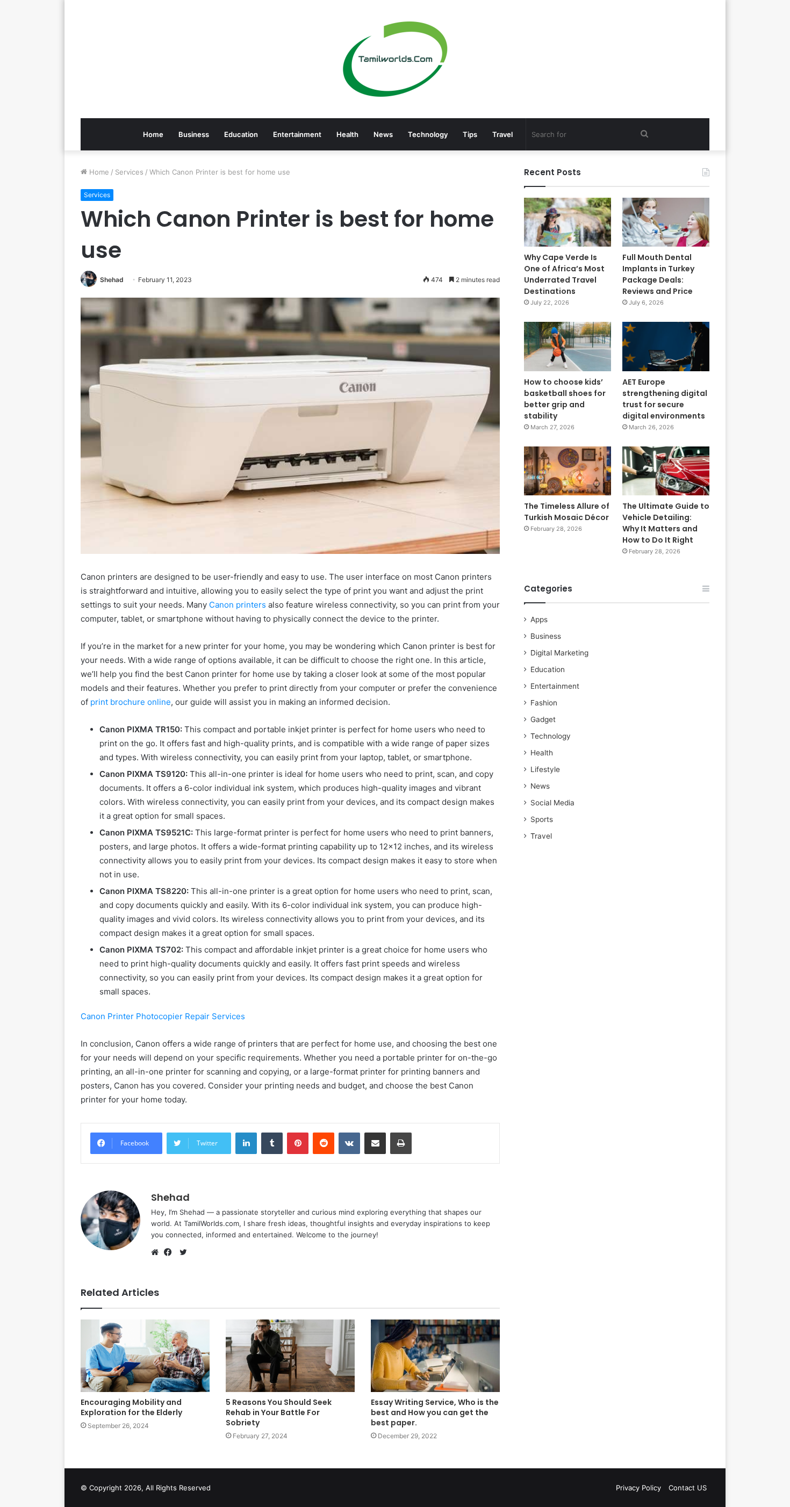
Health (347, 134)
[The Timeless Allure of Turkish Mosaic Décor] (567, 470)
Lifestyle (545, 769)
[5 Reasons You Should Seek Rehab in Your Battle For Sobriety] (290, 1355)
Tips (470, 134)
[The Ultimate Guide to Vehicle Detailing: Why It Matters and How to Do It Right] (665, 470)
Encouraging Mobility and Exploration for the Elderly (131, 1407)
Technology (428, 134)
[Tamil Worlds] (395, 59)
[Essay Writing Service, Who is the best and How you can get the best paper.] (435, 1355)
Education (241, 134)
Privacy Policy (638, 1487)
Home (153, 134)
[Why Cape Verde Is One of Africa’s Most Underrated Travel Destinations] (567, 222)
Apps (539, 619)
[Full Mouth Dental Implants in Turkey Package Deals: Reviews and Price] (665, 222)
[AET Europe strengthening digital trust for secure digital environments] (665, 346)
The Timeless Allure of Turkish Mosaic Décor (566, 512)
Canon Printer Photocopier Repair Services (163, 1016)
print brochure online (130, 702)
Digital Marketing (559, 652)
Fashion (543, 702)
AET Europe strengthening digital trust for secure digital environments (664, 399)
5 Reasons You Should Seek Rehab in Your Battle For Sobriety (279, 1412)
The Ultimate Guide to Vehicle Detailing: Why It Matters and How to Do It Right (665, 523)
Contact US (688, 1487)
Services (129, 172)
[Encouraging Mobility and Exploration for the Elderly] (145, 1355)
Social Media (552, 802)
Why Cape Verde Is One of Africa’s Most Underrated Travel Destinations (564, 274)
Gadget (543, 719)
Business (193, 134)
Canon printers (237, 605)
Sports (541, 819)
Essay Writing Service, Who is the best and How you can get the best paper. (435, 1412)
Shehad (112, 280)
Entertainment (297, 134)
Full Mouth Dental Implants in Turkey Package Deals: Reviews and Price (658, 274)
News (383, 134)
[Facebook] (170, 1252)
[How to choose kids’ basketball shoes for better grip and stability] (567, 346)
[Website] (157, 1252)
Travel (502, 134)
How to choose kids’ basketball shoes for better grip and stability (565, 399)
